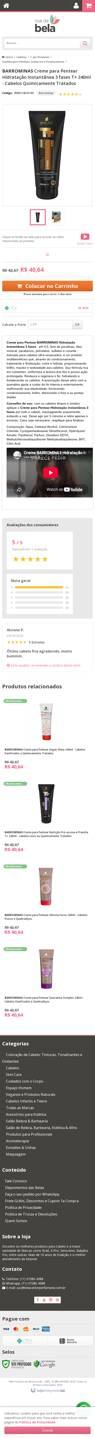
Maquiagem (16, 1154)
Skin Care (14, 1074)
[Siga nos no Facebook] (37, 1300)
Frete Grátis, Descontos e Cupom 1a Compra (42, 1200)
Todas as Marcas (20, 1107)
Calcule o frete (14, 325)
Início (9, 57)
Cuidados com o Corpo (24, 1081)
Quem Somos (16, 1220)
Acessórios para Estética (26, 1114)
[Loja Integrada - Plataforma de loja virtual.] (47, 1390)
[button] (85, 238)
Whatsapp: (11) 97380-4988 (25, 1283)
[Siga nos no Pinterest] (57, 1300)
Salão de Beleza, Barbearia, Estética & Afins (41, 1127)
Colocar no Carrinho (51, 286)
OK (77, 324)
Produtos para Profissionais (29, 1134)
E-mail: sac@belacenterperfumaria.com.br (35, 1288)
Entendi (47, 1430)
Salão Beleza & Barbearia (27, 1121)
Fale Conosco (16, 1181)
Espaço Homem (19, 1087)
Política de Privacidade (23, 1207)
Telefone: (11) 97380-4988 (24, 1279)
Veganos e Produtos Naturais (30, 1094)
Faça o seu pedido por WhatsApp (32, 1194)
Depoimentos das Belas (24, 1187)
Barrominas (46, 93)
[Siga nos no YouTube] (44, 1300)
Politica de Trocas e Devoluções (31, 1214)
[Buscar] (85, 43)
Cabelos (21, 57)
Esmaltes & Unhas (21, 1147)
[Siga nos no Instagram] (51, 1300)
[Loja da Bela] (47, 23)
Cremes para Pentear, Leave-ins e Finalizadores (33, 61)
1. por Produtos (39, 57)
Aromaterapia (17, 1140)
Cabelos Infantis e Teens (26, 1101)
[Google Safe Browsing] (44, 1364)
